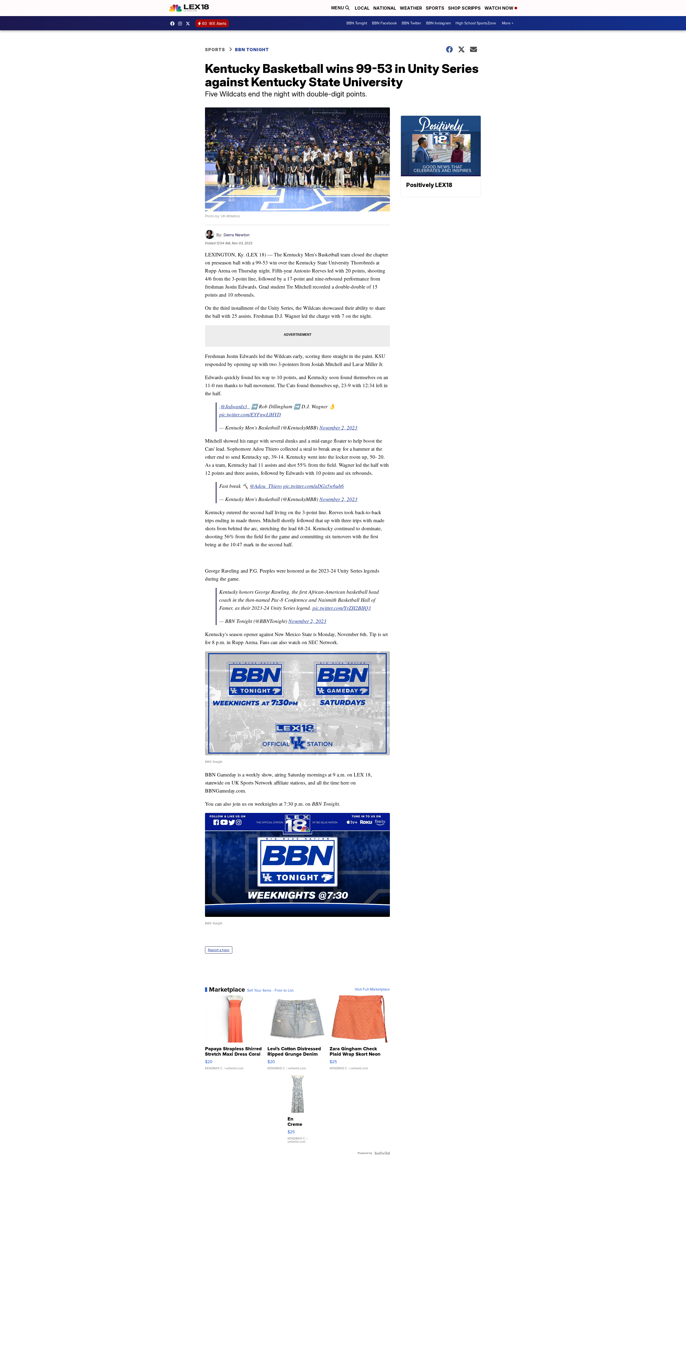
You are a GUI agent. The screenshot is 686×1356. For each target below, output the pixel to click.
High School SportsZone (476, 23)
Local (362, 8)
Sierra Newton (236, 234)
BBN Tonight (356, 23)
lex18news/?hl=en (181, 23)
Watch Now (499, 8)
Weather (411, 8)
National (384, 8)
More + (507, 23)
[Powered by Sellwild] (382, 1153)
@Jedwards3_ (235, 406)
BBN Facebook (384, 23)
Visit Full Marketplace (372, 989)
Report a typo (218, 950)
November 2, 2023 (338, 427)
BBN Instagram (438, 23)
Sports (435, 8)
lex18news (189, 23)
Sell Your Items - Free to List (270, 990)
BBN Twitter (411, 23)
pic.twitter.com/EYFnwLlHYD (250, 414)
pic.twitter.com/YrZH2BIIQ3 (341, 607)
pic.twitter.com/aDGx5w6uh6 (313, 486)
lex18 (173, 23)
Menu (338, 8)
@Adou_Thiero (266, 486)
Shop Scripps (464, 8)
